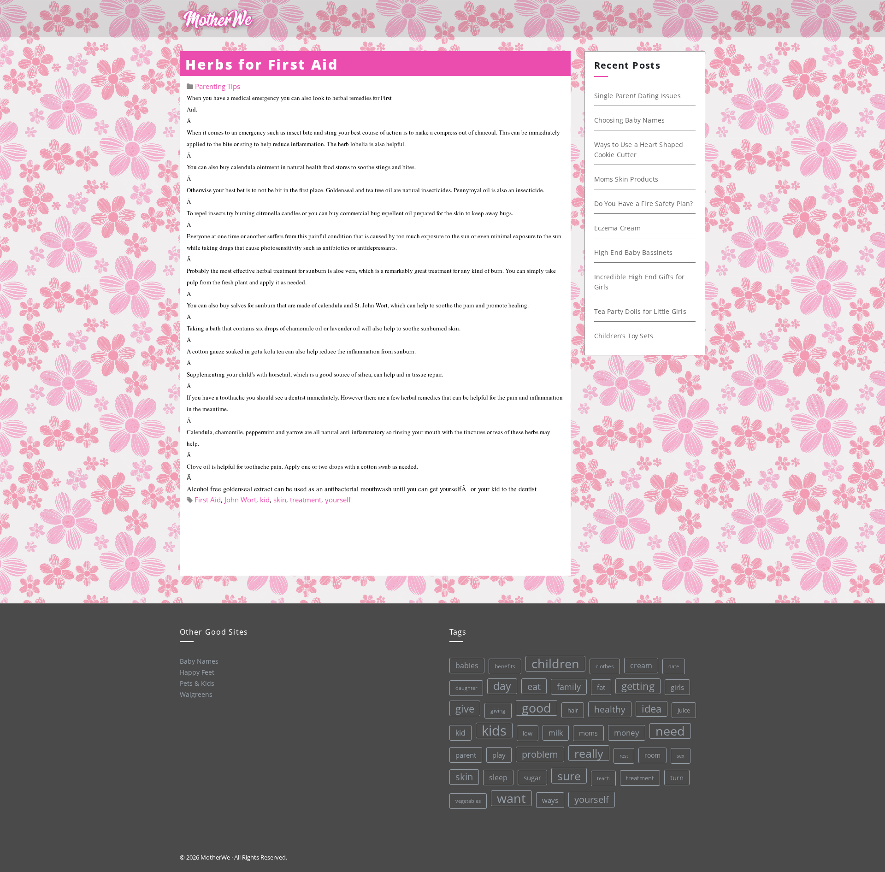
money (626, 732)
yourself (338, 499)
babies (466, 665)
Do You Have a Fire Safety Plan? (643, 203)
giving (498, 710)
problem (540, 754)
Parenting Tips (217, 86)
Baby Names (199, 661)
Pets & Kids (197, 683)
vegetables (468, 800)
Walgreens (196, 694)
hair (572, 710)
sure (569, 776)
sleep (498, 777)
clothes (605, 666)
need (670, 731)
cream (641, 665)
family (569, 686)
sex (680, 755)
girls (677, 687)
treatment (305, 499)
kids (494, 730)
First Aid (208, 499)
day (502, 686)
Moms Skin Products (626, 179)
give (464, 708)
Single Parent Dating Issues (637, 95)
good (536, 708)
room (652, 755)
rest (624, 755)
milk (556, 733)
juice (684, 710)
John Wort (240, 499)
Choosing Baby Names (629, 120)
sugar (532, 777)
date (673, 666)
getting (638, 686)
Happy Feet (197, 672)
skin (279, 499)
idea (651, 708)
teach (603, 778)
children (555, 664)
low (527, 733)
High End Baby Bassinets (633, 252)
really (588, 753)
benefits (505, 666)
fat (601, 687)
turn (677, 777)
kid (265, 499)
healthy (609, 709)
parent (465, 755)
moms (588, 733)
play (499, 755)
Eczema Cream (617, 228)
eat (534, 686)
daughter (466, 688)
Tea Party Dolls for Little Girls (640, 311)
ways (550, 800)
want (511, 798)
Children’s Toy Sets (624, 335)
